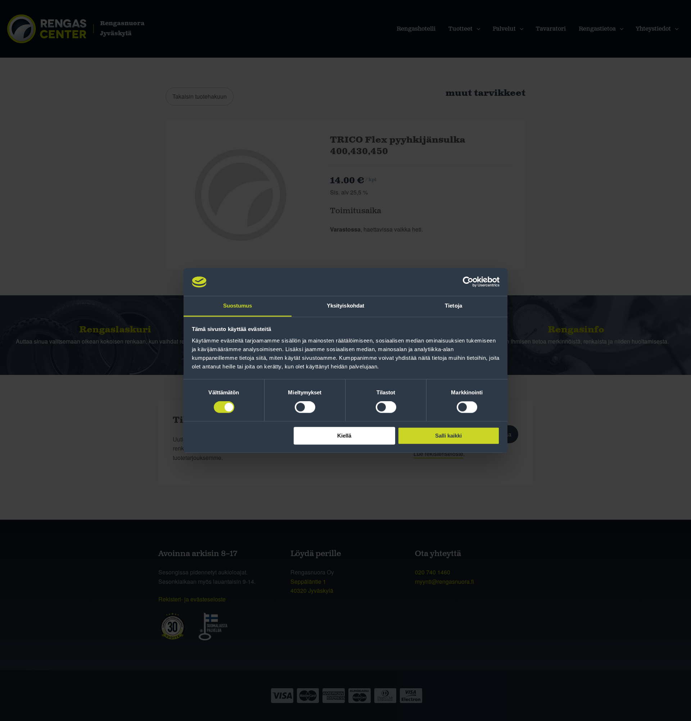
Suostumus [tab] (237, 306)
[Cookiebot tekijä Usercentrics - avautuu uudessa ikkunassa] (468, 282)
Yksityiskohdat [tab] (345, 306)
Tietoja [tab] (453, 306)
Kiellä (344, 436)
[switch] (305, 407)
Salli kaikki (448, 436)
